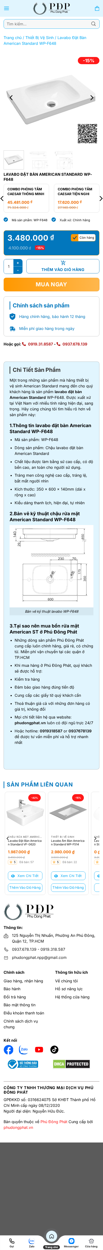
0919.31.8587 (40, 344)
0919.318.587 (52, 949)
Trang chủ (13, 37)
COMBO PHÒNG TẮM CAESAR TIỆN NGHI (75, 191)
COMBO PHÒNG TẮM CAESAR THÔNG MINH (25, 191)
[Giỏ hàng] (97, 8)
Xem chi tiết (27, 876)
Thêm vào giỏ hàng (62, 269)
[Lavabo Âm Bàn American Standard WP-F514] (68, 812)
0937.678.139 (75, 344)
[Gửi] (93, 23)
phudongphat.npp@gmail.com (39, 957)
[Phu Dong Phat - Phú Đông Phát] (51, 8)
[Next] (91, 97)
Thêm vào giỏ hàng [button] (25, 887)
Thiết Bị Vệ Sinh (39, 37)
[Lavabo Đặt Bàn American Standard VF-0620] (25, 812)
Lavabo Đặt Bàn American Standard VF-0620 (25, 842)
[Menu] (6, 8)
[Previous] (11, 97)
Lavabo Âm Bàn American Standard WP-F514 (68, 842)
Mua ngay (51, 284)
